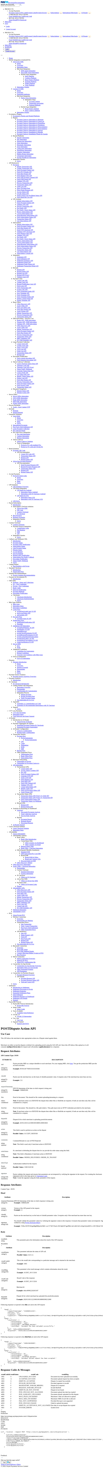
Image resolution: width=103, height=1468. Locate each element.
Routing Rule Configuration (26, 732)
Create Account (11, 29)
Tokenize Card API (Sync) (25, 367)
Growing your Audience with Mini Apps (30, 655)
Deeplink (20, 624)
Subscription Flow (27, 758)
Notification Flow (18, 620)
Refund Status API (23, 271)
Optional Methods (34, 105)
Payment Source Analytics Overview (24, 676)
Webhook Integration (19, 910)
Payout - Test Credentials (21, 586)
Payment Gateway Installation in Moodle (30, 132)
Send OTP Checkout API (25, 230)
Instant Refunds (18, 412)
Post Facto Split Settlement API (23, 427)
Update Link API (22, 282)
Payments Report (26, 819)
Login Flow (16, 609)
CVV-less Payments (19, 713)
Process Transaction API (24, 183)
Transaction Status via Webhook (31, 801)
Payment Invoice (42, 13)
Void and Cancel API (27, 982)
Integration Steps (22, 67)
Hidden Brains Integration (25, 154)
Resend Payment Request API (30, 467)
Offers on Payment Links (29, 884)
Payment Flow (17, 617)
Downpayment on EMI (28, 861)
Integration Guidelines (20, 608)
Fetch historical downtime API (26, 360)
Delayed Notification (19, 590)
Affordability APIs (19, 888)
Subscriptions (56, 13)
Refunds (15, 411)
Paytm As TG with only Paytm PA (32, 447)
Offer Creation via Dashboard (34, 843)
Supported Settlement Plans (21, 993)
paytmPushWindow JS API (25, 628)
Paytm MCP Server (23, 1005)
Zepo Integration (22, 147)
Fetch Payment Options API (30, 774)
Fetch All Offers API (23, 307)
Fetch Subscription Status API (26, 217)
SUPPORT (8, 47)
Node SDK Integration (20, 400)
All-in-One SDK (18, 62)
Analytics (20, 810)
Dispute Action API (23, 392)
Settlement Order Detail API (26, 264)
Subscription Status (19, 546)
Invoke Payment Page (28, 696)
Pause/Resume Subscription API (27, 215)
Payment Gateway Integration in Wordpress (31, 125)
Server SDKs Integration (21, 396)
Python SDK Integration (20, 403)
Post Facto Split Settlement (29, 928)
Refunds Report (26, 821)
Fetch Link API (22, 286)
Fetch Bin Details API (24, 174)
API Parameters (22, 971)
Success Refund (18, 553)
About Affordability (19, 834)
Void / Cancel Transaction (29, 926)
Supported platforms (23, 94)
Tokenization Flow (27, 754)
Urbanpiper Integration (24, 156)
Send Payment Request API (30, 465)
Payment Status (18, 543)
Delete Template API (23, 300)
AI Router (85, 13)
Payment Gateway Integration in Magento (30, 119)
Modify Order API (27, 788)
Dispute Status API (23, 391)
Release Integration (23, 438)
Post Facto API (25, 939)
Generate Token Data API (25, 371)
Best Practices (17, 515)
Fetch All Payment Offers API (30, 790)
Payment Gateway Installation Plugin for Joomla (32, 134)
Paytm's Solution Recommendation (24, 575)
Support (15, 1000)
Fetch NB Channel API (28, 783)
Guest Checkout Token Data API (27, 364)
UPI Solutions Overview (21, 486)
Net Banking (21, 530)
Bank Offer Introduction (28, 839)
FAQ (6, 23)
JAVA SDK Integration (20, 398)
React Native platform (32, 109)
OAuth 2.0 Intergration (24, 1016)
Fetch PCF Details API (24, 172)
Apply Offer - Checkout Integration (24, 866)
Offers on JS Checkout (28, 877)
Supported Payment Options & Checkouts (30, 725)
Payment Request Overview (26, 975)
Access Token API (23, 192)
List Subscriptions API (24, 221)
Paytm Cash (20, 16)
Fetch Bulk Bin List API (24, 197)
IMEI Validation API (23, 338)
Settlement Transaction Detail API (27, 266)
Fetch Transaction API (24, 288)
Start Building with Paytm (21, 566)
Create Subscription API (28, 787)
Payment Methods (18, 591)
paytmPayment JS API (24, 618)
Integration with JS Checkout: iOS (32, 499)
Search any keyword (7, 4)
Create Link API (22, 280)
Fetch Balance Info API (24, 175)
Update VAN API (22, 345)
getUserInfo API (22, 615)
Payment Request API (28, 978)
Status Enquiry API (27, 935)
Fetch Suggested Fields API (26, 291)
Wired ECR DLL (22, 960)
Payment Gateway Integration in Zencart (30, 130)
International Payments (20, 425)
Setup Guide (21, 1009)
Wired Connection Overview (26, 958)
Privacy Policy (16, 1464)
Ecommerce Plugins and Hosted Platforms (26, 116)
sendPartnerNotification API (26, 622)
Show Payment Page (23, 188)
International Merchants (71, 13)
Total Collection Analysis (29, 814)
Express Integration (27, 873)
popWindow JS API (23, 629)
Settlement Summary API (25, 260)
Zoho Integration (22, 143)
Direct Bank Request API (25, 190)
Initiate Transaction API (24, 166)
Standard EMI (25, 852)
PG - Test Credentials (19, 584)
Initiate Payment (26, 694)
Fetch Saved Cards (23, 385)
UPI (18, 534)
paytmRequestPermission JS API (27, 635)
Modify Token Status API (25, 376)
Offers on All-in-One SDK (29, 881)
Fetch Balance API (27, 779)
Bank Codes (17, 588)
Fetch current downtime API (26, 358)
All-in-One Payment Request (22, 461)
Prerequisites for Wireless (25, 920)
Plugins (19, 886)
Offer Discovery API (23, 304)
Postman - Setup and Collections (23, 582)
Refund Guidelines (23, 653)
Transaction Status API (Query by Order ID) (35, 796)
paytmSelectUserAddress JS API (27, 640)
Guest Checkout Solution (21, 828)
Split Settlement (18, 995)
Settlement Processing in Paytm (23, 989)
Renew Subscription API (25, 212)
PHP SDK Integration (20, 402)
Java (18, 646)
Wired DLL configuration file (26, 962)
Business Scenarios (19, 517)
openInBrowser (22, 631)
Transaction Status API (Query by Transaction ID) (37, 797)
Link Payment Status (19, 548)
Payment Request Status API (30, 980)
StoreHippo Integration (24, 150)
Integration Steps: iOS (28, 497)
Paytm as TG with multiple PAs (31, 445)
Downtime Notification (20, 559)
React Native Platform (32, 80)
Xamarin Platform (30, 81)
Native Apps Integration (28, 98)
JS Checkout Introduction (21, 684)
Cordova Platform (30, 78)
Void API (24, 937)
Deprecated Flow (18, 571)
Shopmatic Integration (24, 145)
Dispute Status (17, 550)
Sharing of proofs (22, 667)
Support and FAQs (23, 1024)
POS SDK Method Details (25, 951)
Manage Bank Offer (27, 846)
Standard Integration (27, 872)
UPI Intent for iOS (23, 496)
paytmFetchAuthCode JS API (26, 611)
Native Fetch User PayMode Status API (29, 195)
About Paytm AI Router (24, 722)
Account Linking (34, 101)
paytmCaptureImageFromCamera (27, 637)
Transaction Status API (24, 185)
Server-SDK (17, 644)
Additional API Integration (21, 626)
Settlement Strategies (19, 991)
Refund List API (22, 273)
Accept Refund (18, 552)
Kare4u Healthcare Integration (26, 157)
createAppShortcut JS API (25, 642)
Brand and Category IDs (33, 859)
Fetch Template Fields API (25, 297)
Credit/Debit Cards (23, 528)
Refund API (21, 270)
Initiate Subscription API (24, 201)
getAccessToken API (23, 613)
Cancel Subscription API (25, 213)
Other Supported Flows (28, 929)
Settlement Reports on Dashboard (23, 996)
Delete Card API (22, 378)
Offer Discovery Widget (24, 863)
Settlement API (21, 257)
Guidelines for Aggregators (25, 651)
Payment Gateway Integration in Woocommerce (32, 127)
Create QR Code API (28, 454)
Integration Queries (23, 87)
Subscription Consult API (25, 253)
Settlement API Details (20, 998)
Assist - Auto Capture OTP (21, 407)
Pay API (23, 772)
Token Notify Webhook (24, 369)
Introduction (17, 505)
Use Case (20, 1020)
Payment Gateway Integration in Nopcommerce (32, 128)
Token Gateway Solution (25, 441)
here (71, 1063)
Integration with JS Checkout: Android (33, 494)
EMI (18, 532)
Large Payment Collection (21, 429)
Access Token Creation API (30, 770)
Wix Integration (22, 139)
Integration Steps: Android (29, 492)
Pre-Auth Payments (19, 430)
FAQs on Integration (23, 658)
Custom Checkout (22, 512)
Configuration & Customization (27, 691)
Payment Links (31, 13)
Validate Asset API (23, 277)
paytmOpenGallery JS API (25, 638)
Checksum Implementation (25, 599)
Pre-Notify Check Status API (26, 210)
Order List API (21, 186)
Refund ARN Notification (21, 555)
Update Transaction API (24, 168)
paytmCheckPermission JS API (27, 633)
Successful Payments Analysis (30, 812)
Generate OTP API (27, 776)
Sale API (24, 933)
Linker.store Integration (24, 148)
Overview (20, 65)
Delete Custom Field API (25, 298)
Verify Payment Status (28, 698)
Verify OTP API (26, 778)
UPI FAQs (16, 501)
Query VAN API (22, 347)
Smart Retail (13, 20)
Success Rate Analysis (28, 816)
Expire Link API (22, 289)
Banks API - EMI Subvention (26, 320)
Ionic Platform (29, 76)
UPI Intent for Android (24, 490)
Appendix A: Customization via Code (29, 703)
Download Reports (27, 823)
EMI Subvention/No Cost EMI (31, 854)
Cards (23, 743)
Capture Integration (23, 436)
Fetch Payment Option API (25, 170)
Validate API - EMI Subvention (27, 324)
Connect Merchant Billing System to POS (30, 953)
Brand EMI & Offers (31, 857)
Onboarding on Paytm (24, 761)
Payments (16, 165)
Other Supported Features (25, 969)
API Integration (18, 765)
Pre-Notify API (22, 208)
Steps (18, 421)
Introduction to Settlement (21, 987)
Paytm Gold (28, 16)
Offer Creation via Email (33, 845)
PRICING (8, 22)
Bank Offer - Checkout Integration (32, 848)
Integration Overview (23, 687)
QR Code (24, 13)
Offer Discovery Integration (21, 864)
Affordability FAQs (19, 911)
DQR (22, 747)
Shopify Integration (23, 138)
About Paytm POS (19, 915)
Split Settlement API (23, 259)
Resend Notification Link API (26, 284)
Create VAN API (22, 344)
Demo (19, 63)
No (9, 1462)
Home (11, 58)
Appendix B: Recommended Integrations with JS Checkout (36, 705)
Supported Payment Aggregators (27, 727)
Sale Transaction (26, 924)
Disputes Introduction (20, 662)
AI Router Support (19, 825)
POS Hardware (21, 20)
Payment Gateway (15, 13)
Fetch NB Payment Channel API (27, 177)
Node (18, 647)
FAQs (19, 161)
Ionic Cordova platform (32, 110)
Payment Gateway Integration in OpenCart (30, 121)
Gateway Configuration (24, 731)
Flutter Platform (30, 83)
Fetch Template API (23, 295)
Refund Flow (21, 750)
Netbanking (24, 745)
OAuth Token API (23, 194)
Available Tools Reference (25, 1013)
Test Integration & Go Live (25, 700)
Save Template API (23, 293)
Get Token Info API (23, 374)
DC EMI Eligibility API (24, 340)
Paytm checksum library (32, 1223)
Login (8, 26)
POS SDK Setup (22, 949)
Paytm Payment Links (20, 476)
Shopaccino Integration (24, 141)
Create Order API (26, 769)
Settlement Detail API (24, 262)
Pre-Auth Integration (23, 434)
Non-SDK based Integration (30, 72)
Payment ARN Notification (21, 544)
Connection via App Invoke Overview (29, 966)
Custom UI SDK (18, 89)
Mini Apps (16, 604)
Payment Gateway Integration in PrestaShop (31, 123)
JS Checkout (21, 514)
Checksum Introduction (24, 597)
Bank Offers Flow (26, 756)
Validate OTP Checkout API (26, 232)
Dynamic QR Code (19, 450)
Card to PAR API (22, 373)
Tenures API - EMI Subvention (27, 322)
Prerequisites (21, 669)
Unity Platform (29, 85)
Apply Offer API (22, 306)
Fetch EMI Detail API (24, 179)
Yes (4, 1462)
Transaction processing (36, 103)
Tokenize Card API (23, 365)
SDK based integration (28, 71)
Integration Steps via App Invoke (27, 967)
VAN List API (21, 349)
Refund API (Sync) (23, 275)
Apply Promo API (22, 311)
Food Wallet (13, 16)
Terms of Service (6, 1464)
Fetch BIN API (26, 781)
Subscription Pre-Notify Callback (23, 557)
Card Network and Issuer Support (23, 716)
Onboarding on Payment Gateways (28, 763)
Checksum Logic (41, 1176)
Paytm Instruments (27, 738)
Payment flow (21, 736)
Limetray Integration (23, 152)
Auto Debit (16, 416)
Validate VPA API (22, 181)
